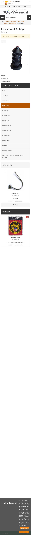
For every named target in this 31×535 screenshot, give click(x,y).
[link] (4, 78)
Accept (27, 528)
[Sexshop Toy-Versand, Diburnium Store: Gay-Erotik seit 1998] (15, 11)
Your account (16, 6)
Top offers (6, 212)
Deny (22, 528)
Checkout (7, 6)
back (3, 42)
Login (24, 6)
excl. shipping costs (18, 201)
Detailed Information (24, 532)
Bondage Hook (16, 193)
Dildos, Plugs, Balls (11, 86)
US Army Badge (15, 237)
